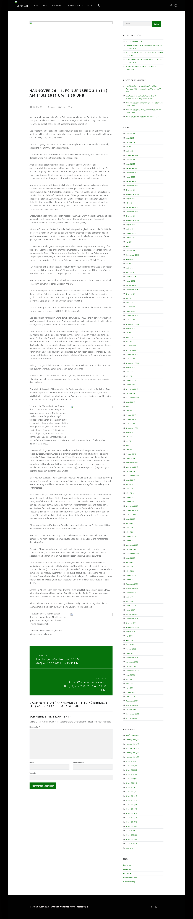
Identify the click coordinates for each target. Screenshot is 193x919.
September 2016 (132, 255)
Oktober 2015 (131, 294)
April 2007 (129, 597)
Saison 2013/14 (131, 800)
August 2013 (130, 367)
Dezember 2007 (132, 584)
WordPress (64, 907)
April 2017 (129, 246)
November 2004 (132, 705)
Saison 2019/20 (131, 826)
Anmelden (127, 869)
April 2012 (129, 406)
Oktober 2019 (131, 190)
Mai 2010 (129, 484)
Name (32, 762)
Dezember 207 (131, 718)
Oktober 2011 (131, 424)
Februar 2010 (131, 497)
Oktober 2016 (131, 251)
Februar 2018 (131, 233)
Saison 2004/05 (131, 761)
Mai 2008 (129, 562)
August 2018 (130, 225)
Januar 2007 (130, 610)
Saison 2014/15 (131, 805)
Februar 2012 (131, 415)
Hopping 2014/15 (132, 748)
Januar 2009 (130, 541)
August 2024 (130, 138)
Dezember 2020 (132, 168)
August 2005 (130, 675)
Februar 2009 (131, 536)
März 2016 (130, 272)
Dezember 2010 (132, 463)
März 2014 (130, 341)
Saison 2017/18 (131, 817)
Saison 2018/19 (131, 822)
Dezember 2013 (132, 350)
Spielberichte (74, 5)
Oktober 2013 (131, 359)
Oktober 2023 (131, 142)
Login (90, 5)
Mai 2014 (129, 333)
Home (37, 5)
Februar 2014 (131, 346)
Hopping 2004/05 (132, 740)
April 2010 (129, 489)
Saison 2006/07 (131, 770)
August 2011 (130, 432)
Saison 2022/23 (131, 835)
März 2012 (130, 411)
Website (33, 773)
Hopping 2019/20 (132, 757)
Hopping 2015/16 (132, 753)
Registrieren (128, 865)
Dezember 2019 (132, 181)
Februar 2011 (131, 454)
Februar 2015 (131, 307)
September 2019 (132, 194)
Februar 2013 (131, 380)
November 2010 (132, 467)
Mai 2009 (129, 523)
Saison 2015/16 (131, 809)
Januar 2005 (130, 696)
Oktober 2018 (131, 216)
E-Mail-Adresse (78, 762)
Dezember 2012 (132, 389)
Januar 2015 (130, 311)
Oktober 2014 (131, 320)
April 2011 (129, 445)
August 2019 (130, 199)
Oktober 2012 (131, 393)
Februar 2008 (131, 575)
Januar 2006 (130, 653)
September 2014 (132, 324)
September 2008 (132, 554)
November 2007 (132, 588)
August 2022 (130, 164)
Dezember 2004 (132, 701)
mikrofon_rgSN (131, 117)
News (45, 5)
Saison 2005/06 (131, 766)
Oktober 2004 (131, 709)
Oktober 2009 (131, 515)
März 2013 (130, 376)
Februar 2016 (131, 276)
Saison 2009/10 (131, 783)
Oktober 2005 (131, 666)
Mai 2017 (129, 242)
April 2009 (129, 528)
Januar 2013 (130, 385)
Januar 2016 (130, 281)
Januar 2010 (130, 502)
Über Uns (56, 5)
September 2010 (132, 476)
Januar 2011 (130, 458)
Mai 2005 (129, 679)
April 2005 (129, 683)
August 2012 (130, 402)
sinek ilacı (129, 96)
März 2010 (130, 493)
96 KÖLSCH (41, 907)
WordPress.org (129, 882)
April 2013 (129, 372)
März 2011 (130, 450)
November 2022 (132, 155)
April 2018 (129, 229)
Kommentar (35, 727)
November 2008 (132, 545)
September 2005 (132, 670)
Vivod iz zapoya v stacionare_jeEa (138, 103)
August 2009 (130, 519)
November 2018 (132, 212)
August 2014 (130, 328)
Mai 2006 (129, 636)
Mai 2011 (129, 441)
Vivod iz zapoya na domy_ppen (138, 110)
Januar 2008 (130, 580)
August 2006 (130, 631)
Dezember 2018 (132, 207)
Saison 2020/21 (131, 830)
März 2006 (130, 644)
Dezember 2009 (132, 506)
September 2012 (132, 398)
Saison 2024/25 (131, 843)
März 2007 (130, 601)
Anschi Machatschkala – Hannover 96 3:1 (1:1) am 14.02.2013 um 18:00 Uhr (143, 89)
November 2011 (132, 419)
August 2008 (130, 558)
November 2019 (132, 186)
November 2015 (132, 289)
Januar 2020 (130, 177)
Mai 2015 (129, 298)
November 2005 (132, 662)
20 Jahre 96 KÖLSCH (134, 41)
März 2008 (130, 571)
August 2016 (130, 259)
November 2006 (132, 618)
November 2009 (132, 510)
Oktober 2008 (131, 549)
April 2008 (129, 567)
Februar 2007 (131, 605)
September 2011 (132, 428)
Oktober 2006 (131, 623)
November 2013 (132, 354)
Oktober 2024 (131, 134)
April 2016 (129, 268)
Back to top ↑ (82, 907)
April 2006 (129, 640)
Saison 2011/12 (131, 792)
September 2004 (132, 714)
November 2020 (132, 173)
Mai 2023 (129, 147)
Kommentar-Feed (130, 878)
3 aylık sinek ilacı (132, 86)
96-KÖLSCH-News (132, 735)
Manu (53, 107)
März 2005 (130, 688)
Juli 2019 (129, 203)
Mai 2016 (129, 264)
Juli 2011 (129, 437)
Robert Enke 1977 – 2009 (149, 117)
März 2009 (130, 532)
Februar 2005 (131, 692)
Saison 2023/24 (131, 839)
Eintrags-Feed (128, 873)
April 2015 (129, 302)
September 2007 (132, 592)
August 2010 (130, 480)
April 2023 (129, 151)
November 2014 (132, 315)
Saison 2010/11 (68, 107)
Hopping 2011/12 (132, 744)
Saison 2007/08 (131, 774)
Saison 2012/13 (131, 796)
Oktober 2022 (131, 160)
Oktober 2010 (131, 471)
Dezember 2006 (132, 614)
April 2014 (129, 337)
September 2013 (132, 363)
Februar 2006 (131, 649)
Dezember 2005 (132, 657)
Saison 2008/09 (131, 779)
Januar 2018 (130, 238)
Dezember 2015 (132, 285)
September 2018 (132, 220)
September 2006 (132, 627)
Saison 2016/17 (131, 813)
